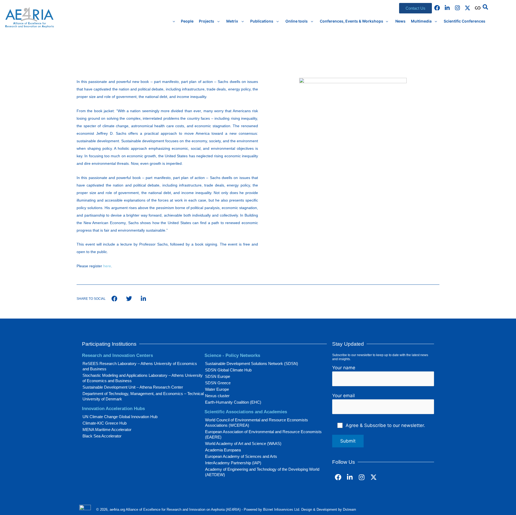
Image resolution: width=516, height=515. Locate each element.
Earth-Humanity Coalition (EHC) (233, 402)
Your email (343, 395)
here (107, 266)
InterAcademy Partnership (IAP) (233, 463)
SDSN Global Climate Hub (228, 370)
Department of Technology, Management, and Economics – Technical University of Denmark (143, 396)
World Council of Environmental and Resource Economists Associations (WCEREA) (256, 423)
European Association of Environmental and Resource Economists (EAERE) (263, 434)
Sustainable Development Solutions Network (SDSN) (251, 363)
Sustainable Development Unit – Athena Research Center (133, 387)
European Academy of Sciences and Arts (241, 456)
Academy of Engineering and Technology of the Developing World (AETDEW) (262, 472)
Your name (343, 367)
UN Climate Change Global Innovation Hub (120, 416)
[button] (485, 7)
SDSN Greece (218, 383)
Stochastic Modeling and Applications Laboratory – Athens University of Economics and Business (143, 378)
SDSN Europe (217, 376)
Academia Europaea (223, 450)
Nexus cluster (217, 395)
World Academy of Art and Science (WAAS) (243, 443)
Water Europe (217, 389)
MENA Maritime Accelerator (107, 429)
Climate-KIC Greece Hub (105, 423)
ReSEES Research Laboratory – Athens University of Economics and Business (140, 366)
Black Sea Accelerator (102, 436)
